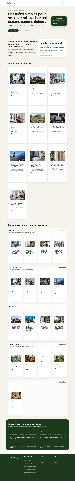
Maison (24, 3)
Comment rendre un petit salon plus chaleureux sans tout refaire (23, 441)
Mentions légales (56, 460)
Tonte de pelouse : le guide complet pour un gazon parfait (59, 365)
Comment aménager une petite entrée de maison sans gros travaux (52, 442)
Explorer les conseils (13, 30)
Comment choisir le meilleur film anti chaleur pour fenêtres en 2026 (59, 252)
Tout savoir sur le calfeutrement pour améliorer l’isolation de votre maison (30, 252)
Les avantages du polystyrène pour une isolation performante (57, 165)
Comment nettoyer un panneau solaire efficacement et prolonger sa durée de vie (17, 165)
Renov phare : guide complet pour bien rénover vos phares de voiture (57, 127)
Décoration (56, 3)
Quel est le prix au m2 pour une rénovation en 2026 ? (17, 204)
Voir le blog (64, 64)
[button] (66, 3)
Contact (62, 3)
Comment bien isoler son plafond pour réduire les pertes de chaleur (22, 430)
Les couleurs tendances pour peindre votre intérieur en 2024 (16, 403)
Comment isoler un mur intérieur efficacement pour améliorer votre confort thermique (22, 438)
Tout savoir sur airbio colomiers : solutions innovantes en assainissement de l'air (30, 466)
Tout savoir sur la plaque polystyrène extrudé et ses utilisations (36, 165)
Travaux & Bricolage (32, 3)
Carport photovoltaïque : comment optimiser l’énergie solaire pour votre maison (30, 328)
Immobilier (40, 3)
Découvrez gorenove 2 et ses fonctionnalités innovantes (16, 88)
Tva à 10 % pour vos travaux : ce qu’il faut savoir (17, 127)
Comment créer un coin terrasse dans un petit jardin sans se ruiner (52, 447)
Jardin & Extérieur (48, 3)
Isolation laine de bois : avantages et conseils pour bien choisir (23, 434)
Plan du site (55, 462)
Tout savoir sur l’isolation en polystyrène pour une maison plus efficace (23, 447)
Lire (12, 95)
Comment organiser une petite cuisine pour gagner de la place (53, 437)
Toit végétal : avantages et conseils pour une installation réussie (37, 127)
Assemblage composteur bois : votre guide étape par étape (30, 366)
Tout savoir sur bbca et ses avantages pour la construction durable (37, 88)
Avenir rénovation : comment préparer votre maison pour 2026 (44, 252)
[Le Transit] (13, 458)
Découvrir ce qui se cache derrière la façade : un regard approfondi (51, 430)
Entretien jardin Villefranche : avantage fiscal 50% (45, 359)
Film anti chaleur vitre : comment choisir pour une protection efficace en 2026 (59, 328)
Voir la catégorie (62, 230)
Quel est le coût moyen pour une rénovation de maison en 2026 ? (45, 327)
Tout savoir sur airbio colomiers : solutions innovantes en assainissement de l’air (57, 88)
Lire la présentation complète (46, 54)
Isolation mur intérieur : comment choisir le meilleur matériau (53, 434)
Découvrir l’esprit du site (25, 30)
